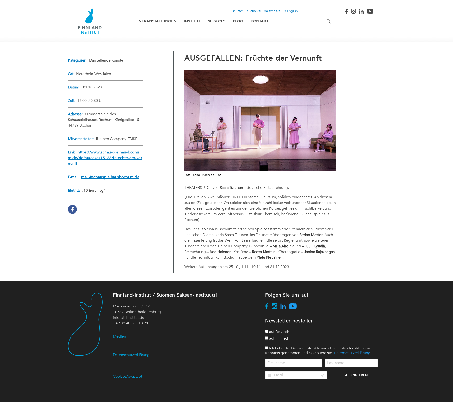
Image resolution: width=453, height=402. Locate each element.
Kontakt (259, 21)
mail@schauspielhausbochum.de (110, 177)
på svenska (272, 11)
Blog (238, 21)
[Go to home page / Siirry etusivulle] (90, 21)
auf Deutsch (278, 331)
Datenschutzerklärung (131, 354)
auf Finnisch (278, 338)
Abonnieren (356, 375)
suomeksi (254, 11)
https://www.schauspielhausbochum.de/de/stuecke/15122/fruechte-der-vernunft (105, 158)
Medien (119, 336)
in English (291, 11)
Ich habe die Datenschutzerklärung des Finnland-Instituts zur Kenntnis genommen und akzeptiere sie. (317, 350)
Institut (192, 21)
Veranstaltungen (157, 21)
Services (216, 21)
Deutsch (237, 11)
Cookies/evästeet (127, 376)
